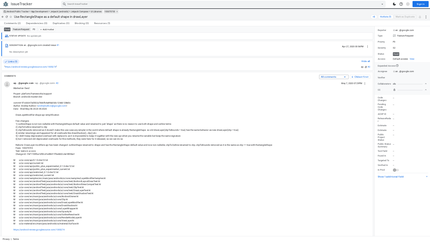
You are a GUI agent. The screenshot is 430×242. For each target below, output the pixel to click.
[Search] (64, 4)
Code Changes (382, 99)
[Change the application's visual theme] (394, 4)
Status (381, 54)
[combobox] (223, 4)
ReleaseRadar (384, 119)
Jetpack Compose (80, 11)
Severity (382, 48)
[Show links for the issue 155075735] (117, 11)
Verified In (383, 165)
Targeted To (383, 160)
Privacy (6, 239)
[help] (401, 4)
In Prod (381, 170)
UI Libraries (96, 11)
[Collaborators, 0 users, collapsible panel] (410, 83)
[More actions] (426, 16)
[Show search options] (382, 4)
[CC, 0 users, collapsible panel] (410, 89)
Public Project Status (381, 137)
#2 (369, 67)
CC (379, 90)
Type (380, 36)
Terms (16, 239)
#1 (58, 45)
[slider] (375, 131)
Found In (382, 156)
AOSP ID (382, 114)
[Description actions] (367, 46)
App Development (39, 11)
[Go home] (3, 17)
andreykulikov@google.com (52, 106)
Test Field (382, 151)
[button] (402, 35)
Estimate (382, 125)
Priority (381, 42)
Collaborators (384, 84)
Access (381, 59)
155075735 (109, 11)
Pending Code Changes (382, 107)
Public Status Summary (384, 145)
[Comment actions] (365, 83)
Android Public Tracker (18, 11)
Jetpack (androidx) (59, 11)
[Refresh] (7, 17)
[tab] (12, 23)
